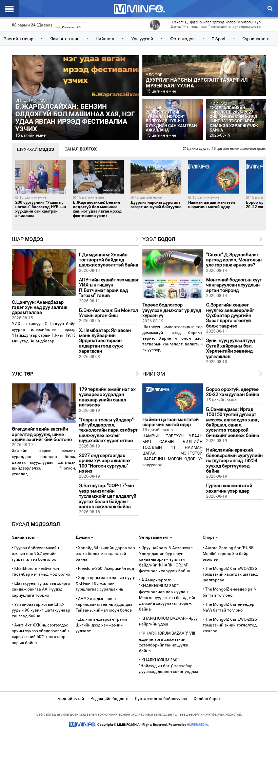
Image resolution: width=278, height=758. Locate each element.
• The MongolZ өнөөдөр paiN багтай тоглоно (230, 592)
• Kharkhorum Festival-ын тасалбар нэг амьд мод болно (41, 571)
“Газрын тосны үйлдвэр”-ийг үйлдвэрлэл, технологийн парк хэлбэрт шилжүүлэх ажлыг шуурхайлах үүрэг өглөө (108, 430)
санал (80, 149)
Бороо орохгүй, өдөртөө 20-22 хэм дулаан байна (232, 391)
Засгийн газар (18, 38)
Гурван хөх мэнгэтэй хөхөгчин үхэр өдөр (229, 488)
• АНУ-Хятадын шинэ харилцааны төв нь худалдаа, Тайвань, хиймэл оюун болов (104, 604)
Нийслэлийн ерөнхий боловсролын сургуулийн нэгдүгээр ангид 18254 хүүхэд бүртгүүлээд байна (234, 460)
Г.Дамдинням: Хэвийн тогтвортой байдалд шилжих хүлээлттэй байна (108, 260)
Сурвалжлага (256, 38)
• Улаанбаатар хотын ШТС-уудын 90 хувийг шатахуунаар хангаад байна (41, 610)
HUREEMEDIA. (198, 724)
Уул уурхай (142, 38)
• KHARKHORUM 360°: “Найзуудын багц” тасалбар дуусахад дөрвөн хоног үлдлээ (168, 666)
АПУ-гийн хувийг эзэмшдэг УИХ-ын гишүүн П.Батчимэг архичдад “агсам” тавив (109, 287)
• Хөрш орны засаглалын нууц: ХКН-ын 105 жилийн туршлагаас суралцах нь (105, 583)
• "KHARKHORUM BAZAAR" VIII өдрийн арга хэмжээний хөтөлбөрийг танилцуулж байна (167, 642)
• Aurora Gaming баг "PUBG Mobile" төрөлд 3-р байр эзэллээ (228, 553)
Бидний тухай (71, 698)
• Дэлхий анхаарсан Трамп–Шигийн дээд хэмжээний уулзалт (103, 625)
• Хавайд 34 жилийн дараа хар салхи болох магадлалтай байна (105, 553)
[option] (40, 189)
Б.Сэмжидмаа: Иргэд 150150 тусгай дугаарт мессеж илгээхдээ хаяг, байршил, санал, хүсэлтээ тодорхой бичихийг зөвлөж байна (232, 422)
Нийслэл (105, 38)
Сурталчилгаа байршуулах (161, 698)
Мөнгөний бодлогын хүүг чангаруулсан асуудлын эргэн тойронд (234, 285)
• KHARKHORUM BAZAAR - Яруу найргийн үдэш (168, 621)
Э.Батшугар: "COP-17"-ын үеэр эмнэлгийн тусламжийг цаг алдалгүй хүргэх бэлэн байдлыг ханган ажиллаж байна (107, 496)
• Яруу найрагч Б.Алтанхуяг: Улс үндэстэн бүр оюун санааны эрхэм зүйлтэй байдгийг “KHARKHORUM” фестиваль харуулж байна (166, 559)
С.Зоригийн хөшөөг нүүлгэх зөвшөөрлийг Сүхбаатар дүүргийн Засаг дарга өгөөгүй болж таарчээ (230, 315)
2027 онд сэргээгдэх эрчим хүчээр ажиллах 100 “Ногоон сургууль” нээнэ (105, 463)
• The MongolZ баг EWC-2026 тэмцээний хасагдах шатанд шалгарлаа (230, 574)
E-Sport (218, 38)
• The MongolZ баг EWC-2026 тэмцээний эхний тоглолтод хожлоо (230, 625)
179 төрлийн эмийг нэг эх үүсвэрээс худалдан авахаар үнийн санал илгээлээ (107, 396)
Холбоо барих (207, 698)
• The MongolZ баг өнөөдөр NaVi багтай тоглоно (228, 607)
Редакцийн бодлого (109, 698)
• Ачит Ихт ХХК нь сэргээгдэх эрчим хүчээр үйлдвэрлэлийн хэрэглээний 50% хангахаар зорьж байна (40, 634)
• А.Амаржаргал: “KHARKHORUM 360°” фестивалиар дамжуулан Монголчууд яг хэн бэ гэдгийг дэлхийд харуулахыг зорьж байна (167, 595)
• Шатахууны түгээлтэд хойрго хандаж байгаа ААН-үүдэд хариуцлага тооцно (41, 589)
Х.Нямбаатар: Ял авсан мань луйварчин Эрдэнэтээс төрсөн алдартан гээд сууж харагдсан (105, 340)
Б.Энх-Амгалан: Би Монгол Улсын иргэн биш (108, 312)
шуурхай (35, 149)
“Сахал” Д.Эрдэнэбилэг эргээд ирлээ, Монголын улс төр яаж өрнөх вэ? (234, 260)
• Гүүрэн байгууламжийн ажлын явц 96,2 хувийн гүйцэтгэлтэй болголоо (35, 553)
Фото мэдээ (182, 38)
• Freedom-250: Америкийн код (105, 568)
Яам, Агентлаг (64, 38)
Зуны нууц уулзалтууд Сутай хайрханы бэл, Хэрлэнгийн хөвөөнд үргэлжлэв (230, 348)
